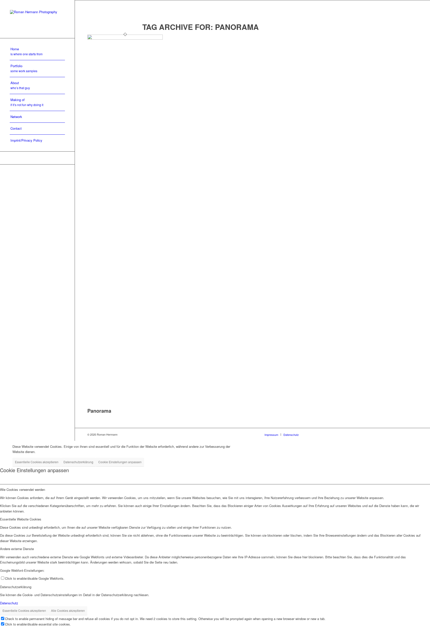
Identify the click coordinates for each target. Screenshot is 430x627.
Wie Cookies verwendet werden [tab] (22, 489)
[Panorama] (125, 38)
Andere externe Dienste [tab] (17, 548)
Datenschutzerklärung (78, 462)
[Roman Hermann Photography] (37, 19)
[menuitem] (37, 51)
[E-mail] (37, 158)
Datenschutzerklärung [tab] (15, 586)
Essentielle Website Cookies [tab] (20, 519)
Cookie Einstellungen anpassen (120, 462)
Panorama (99, 410)
